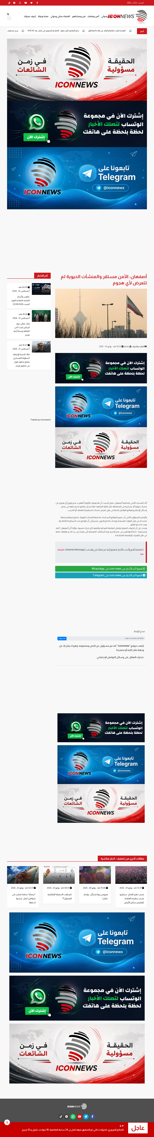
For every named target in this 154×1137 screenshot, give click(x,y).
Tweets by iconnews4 (40, 419)
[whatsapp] (20, 3)
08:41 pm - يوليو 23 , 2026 (58, 888)
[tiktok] (60, 1116)
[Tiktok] (9, 3)
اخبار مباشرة (139, 346)
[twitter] (31, 3)
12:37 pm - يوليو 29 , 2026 (131, 888)
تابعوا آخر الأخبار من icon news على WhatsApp (117, 568)
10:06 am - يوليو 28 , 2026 (94, 888)
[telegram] (14, 3)
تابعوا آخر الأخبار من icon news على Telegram (118, 575)
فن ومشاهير (79, 16)
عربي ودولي (107, 16)
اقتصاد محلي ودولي (60, 16)
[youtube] (25, 3)
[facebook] (37, 3)
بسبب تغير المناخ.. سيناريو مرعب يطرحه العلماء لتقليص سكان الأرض (132, 898)
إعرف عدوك (30, 16)
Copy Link (62, 638)
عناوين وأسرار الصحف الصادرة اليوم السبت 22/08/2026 (21, 300)
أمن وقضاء (93, 16)
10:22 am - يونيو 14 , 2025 (110, 346)
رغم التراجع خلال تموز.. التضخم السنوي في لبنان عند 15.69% (96, 30)
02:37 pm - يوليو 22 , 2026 (22, 888)
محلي (117, 16)
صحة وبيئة (43, 16)
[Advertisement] (101, 604)
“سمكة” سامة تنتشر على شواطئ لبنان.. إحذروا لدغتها (24, 898)
